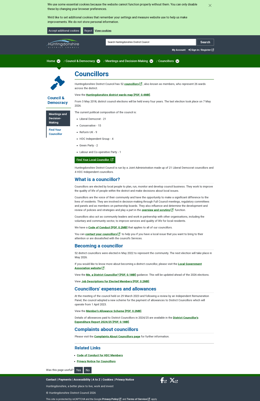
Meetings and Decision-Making (126, 61)
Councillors (166, 61)
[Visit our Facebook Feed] (163, 379)
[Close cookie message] (210, 5)
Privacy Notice (124, 379)
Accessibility (82, 379)
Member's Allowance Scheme (113, 311)
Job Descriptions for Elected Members (115, 281)
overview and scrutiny (156, 210)
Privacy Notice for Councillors (96, 361)
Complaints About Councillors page (117, 336)
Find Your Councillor (55, 132)
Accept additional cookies (64, 30)
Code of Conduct (107, 227)
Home (51, 61)
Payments (65, 379)
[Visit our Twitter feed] (173, 379)
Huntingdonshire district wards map (118, 95)
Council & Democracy (80, 61)
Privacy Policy (110, 399)
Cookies (108, 379)
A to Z (96, 379)
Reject (88, 30)
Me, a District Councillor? (111, 274)
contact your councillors (101, 234)
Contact (51, 379)
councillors (131, 84)
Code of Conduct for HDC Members (100, 355)
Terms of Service (137, 399)
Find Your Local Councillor (93, 159)
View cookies (103, 30)
